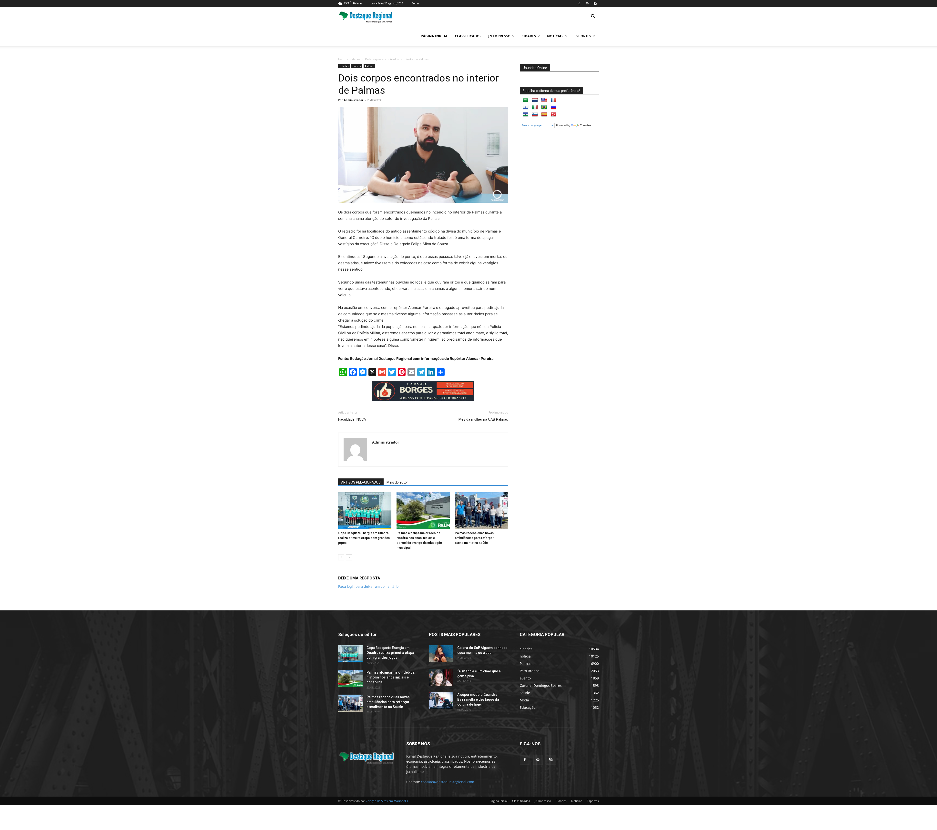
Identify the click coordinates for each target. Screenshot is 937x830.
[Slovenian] (535, 114)
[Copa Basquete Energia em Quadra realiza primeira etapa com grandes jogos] (364, 510)
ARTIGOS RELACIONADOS (361, 482)
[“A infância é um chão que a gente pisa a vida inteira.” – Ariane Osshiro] (441, 677)
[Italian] (535, 107)
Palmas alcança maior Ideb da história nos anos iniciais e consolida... (391, 677)
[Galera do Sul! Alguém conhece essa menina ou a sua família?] (441, 653)
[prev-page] (341, 557)
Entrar (415, 3)
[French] (553, 100)
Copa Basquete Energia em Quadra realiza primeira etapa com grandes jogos (364, 538)
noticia (357, 66)
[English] (544, 100)
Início (341, 59)
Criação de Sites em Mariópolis (387, 801)
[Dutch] (535, 100)
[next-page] (349, 557)
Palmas (369, 66)
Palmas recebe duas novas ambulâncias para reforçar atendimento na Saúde (474, 538)
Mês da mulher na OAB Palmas (483, 419)
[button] (593, 17)
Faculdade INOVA (352, 419)
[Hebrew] (526, 107)
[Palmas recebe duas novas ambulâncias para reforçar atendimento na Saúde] (481, 510)
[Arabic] (526, 100)
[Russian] (553, 107)
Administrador (353, 100)
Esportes (582, 36)
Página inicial (434, 36)
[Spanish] (544, 114)
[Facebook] (579, 3)
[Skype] (595, 3)
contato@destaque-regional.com (447, 781)
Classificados (468, 36)
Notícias (555, 36)
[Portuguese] (544, 107)
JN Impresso (499, 36)
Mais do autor (397, 482)
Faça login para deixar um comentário (368, 586)
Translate (585, 125)
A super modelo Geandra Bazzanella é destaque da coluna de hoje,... (478, 699)
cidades (355, 59)
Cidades (528, 36)
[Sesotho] (526, 114)
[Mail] (587, 3)
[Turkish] (553, 114)
